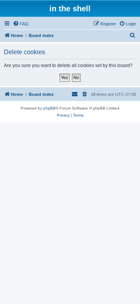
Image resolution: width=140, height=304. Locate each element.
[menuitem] (20, 23)
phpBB (49, 108)
